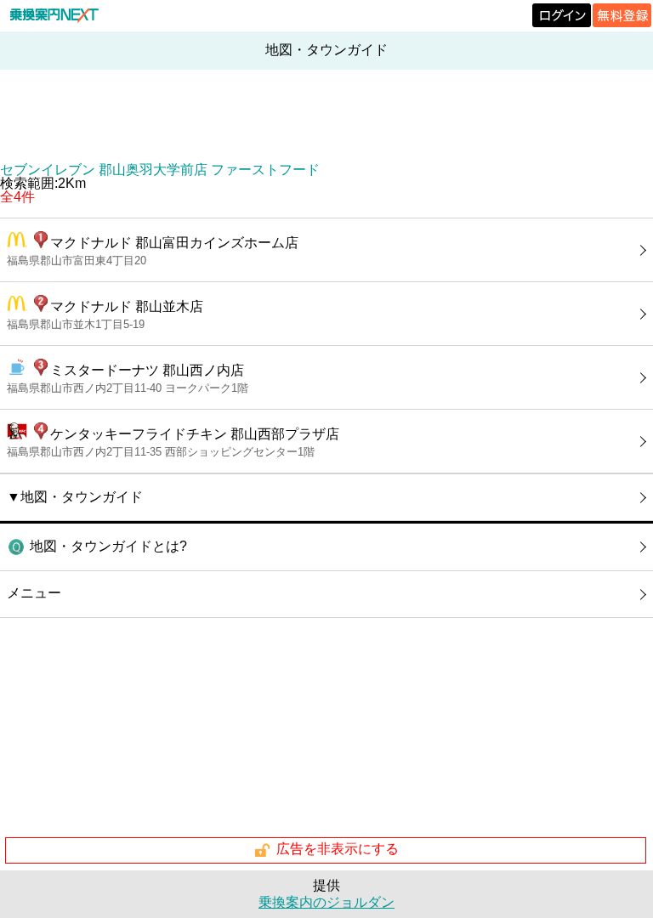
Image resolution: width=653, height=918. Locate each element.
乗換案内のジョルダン (326, 902)
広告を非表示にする (337, 849)
